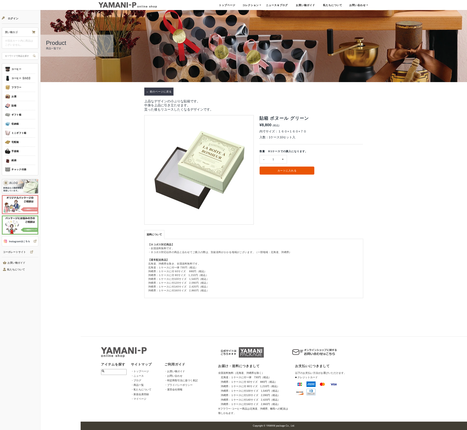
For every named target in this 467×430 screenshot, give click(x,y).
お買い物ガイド (305, 5)
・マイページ (138, 398)
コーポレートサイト (14, 252)
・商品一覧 (137, 384)
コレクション (250, 5)
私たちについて (332, 5)
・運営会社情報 (173, 389)
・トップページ (140, 371)
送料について (154, 234)
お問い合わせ (357, 5)
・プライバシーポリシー (179, 384)
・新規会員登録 (140, 394)
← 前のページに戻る (159, 91)
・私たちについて (141, 389)
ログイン (13, 18)
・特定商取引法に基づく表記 (181, 380)
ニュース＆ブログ (277, 5)
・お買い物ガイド (175, 371)
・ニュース (137, 375)
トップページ (227, 5)
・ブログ (136, 380)
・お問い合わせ (173, 375)
